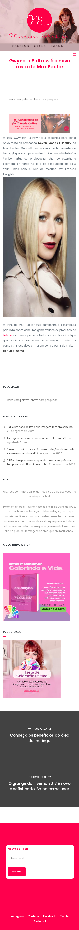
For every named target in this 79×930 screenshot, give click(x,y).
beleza (7, 335)
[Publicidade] (32, 669)
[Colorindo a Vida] (36, 586)
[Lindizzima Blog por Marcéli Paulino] (39, 25)
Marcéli (17, 81)
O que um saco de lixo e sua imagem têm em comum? (40, 427)
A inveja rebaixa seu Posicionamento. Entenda (35, 438)
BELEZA (65, 81)
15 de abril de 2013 (41, 81)
